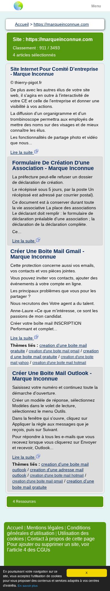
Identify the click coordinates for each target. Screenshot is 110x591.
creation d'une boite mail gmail (54, 351)
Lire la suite (22, 152)
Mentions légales (45, 527)
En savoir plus (28, 585)
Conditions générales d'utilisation (48, 530)
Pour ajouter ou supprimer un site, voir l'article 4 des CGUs (48, 547)
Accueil (15, 527)
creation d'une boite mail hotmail (59, 363)
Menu (96, 6)
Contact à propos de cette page (61, 538)
